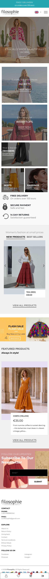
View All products (24, 305)
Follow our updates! (16, 454)
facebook (5, 554)
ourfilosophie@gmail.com (10, 518)
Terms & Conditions (8, 540)
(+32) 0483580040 (8, 513)
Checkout (42, 578)
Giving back (5, 534)
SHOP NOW (24, 89)
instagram (28, 554)
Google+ (27, 557)
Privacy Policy (6, 546)
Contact (4, 537)
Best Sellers (35, 237)
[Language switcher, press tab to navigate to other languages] (38, 12)
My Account (6, 578)
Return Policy (6, 531)
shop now (14, 338)
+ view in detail (25, 267)
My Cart (30, 576)
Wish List (18, 576)
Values (6, 543)
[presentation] (5, 265)
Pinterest (4, 557)
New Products (15, 237)
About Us (4, 528)
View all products (24, 440)
